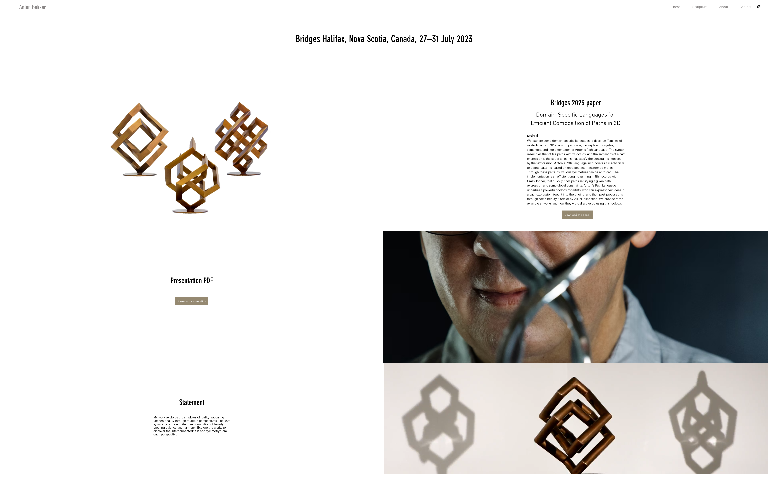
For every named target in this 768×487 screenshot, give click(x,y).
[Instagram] (759, 7)
